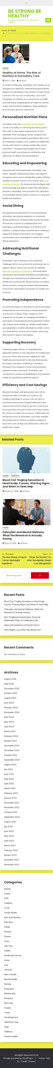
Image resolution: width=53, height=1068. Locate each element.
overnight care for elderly (32, 124)
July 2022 (8, 826)
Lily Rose (22, 80)
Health (6, 68)
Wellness (15, 475)
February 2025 (11, 707)
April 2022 (9, 840)
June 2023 (9, 774)
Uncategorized (11, 1017)
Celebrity (8, 903)
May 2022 (9, 836)
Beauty (7, 888)
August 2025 (10, 698)
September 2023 (12, 759)
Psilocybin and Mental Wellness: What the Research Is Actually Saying (23, 535)
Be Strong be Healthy (24, 13)
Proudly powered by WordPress (18, 1058)
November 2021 (11, 864)
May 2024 (9, 721)
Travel (7, 1012)
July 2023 (8, 769)
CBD (6, 898)
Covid (6, 907)
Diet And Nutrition (12, 917)
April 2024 (9, 726)
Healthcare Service (13, 955)
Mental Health (10, 979)
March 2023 (10, 788)
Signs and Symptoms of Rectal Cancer (21, 625)
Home (7, 960)
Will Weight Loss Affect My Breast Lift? (22, 629)
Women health (11, 1036)
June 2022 (9, 831)
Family (7, 926)
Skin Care (8, 1003)
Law (6, 965)
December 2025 (11, 688)
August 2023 (10, 764)
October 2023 (10, 755)
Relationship (9, 993)
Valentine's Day (11, 1022)
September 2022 (12, 817)
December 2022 (11, 802)
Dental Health (10, 912)
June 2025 (9, 702)
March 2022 (10, 845)
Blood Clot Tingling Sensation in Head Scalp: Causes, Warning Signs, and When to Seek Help (26, 483)
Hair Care (8, 946)
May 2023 (9, 779)
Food (6, 941)
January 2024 (10, 740)
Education (8, 922)
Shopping (8, 998)
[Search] (40, 575)
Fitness (7, 936)
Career (7, 893)
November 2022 (11, 807)
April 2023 (9, 783)
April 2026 (9, 683)
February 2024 (11, 736)
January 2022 (10, 855)
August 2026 (10, 679)
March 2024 (10, 731)
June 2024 (9, 717)
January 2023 (10, 798)
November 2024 (11, 712)
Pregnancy (9, 988)
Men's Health (10, 974)
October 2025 (10, 693)
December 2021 (11, 859)
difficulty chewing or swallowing (17, 271)
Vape (6, 1026)
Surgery (7, 1007)
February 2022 (11, 850)
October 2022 (10, 812)
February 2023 (11, 793)
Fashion (7, 931)
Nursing (7, 984)
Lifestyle (8, 969)
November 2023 (11, 750)
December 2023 (11, 745)
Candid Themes (28, 1061)
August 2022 (10, 821)
